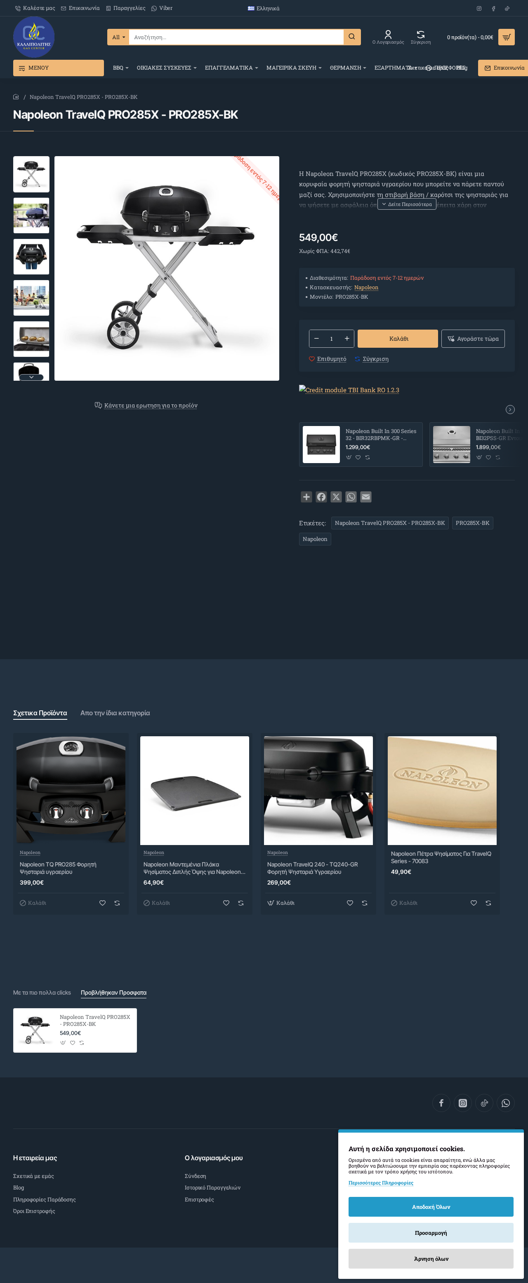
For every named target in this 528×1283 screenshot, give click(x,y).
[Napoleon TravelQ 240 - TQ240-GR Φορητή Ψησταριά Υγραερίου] (318, 790)
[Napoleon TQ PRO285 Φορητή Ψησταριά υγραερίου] (70, 790)
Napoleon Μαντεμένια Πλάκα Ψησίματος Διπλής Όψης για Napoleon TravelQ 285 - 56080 (192, 868)
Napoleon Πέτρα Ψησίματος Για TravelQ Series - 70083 (441, 857)
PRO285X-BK (473, 523)
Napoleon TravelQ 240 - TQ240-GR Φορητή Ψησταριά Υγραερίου (312, 868)
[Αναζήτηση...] (352, 37)
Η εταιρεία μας (35, 1158)
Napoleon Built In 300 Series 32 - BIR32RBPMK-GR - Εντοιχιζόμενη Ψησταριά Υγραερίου (381, 435)
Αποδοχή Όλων (431, 1206)
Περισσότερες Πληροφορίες (381, 1182)
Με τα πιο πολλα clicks (42, 992)
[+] (347, 338)
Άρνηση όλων (431, 1258)
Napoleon (366, 287)
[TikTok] (484, 1103)
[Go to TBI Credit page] (349, 390)
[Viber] (506, 1103)
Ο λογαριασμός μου (214, 1158)
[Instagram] (463, 1103)
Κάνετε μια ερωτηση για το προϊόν (151, 405)
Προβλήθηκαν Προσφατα (113, 992)
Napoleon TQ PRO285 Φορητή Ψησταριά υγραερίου (58, 868)
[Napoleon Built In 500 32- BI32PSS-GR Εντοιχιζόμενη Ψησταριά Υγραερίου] (451, 444)
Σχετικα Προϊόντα (40, 713)
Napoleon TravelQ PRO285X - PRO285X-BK (390, 523)
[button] (31, 159)
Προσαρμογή (431, 1232)
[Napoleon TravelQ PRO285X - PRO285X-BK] (35, 1030)
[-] (316, 338)
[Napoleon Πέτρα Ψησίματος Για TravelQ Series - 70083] (442, 790)
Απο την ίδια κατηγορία (115, 713)
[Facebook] (441, 1103)
